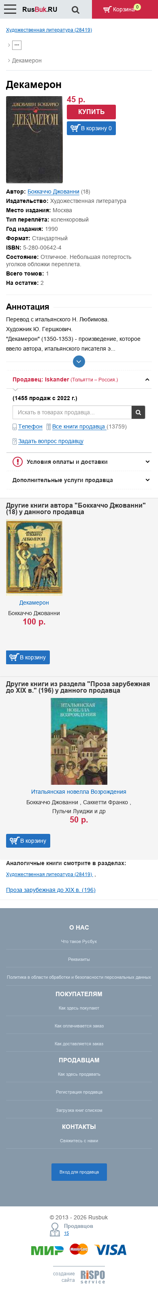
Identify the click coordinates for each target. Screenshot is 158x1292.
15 (66, 1233)
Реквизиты (79, 959)
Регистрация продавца (79, 1092)
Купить (91, 112)
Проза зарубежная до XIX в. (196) (51, 890)
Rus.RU (40, 9)
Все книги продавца (79, 426)
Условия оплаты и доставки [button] (67, 462)
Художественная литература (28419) (49, 30)
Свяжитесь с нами (79, 1140)
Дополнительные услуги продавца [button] (63, 480)
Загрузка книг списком (79, 1110)
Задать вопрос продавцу (50, 441)
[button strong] (79, 379)
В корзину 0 (96, 128)
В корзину (33, 657)
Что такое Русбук (79, 941)
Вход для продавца (79, 1172)
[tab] (79, 379)
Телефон (30, 426)
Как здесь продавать (79, 1074)
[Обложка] (34, 181)
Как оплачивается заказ (79, 1026)
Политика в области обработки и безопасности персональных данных (79, 977)
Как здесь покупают (79, 1008)
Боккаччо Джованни (53, 191)
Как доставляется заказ (79, 1044)
